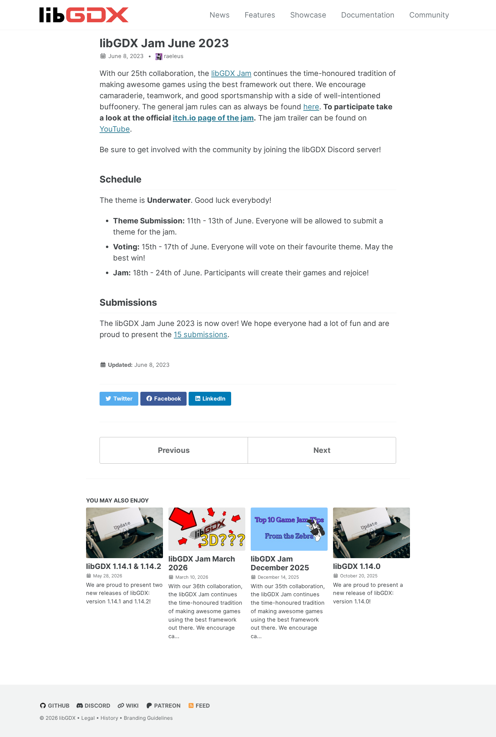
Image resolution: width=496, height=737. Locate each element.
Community (429, 14)
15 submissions (200, 334)
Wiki (132, 705)
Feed (202, 705)
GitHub (58, 705)
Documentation (367, 14)
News (220, 14)
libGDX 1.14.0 (357, 566)
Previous (174, 450)
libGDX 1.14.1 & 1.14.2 (123, 566)
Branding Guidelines (148, 718)
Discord (96, 705)
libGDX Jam (231, 73)
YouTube (115, 129)
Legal (88, 718)
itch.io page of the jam (213, 117)
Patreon (167, 705)
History (109, 718)
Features (260, 14)
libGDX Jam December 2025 (280, 563)
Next (322, 450)
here (311, 106)
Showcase (308, 14)
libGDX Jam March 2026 (201, 563)
